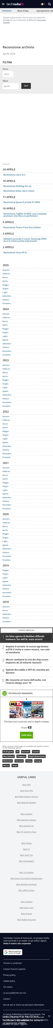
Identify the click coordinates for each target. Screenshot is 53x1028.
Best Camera (26, 901)
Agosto (5, 340)
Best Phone (26, 843)
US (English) (8, 751)
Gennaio (6, 270)
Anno (5, 68)
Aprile (5, 281)
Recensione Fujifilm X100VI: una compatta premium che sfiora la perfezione (24, 214)
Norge (14, 765)
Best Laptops (26, 814)
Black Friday (23, 10)
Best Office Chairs (26, 890)
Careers (6, 999)
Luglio (5, 292)
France (29, 761)
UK (17, 751)
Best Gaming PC (26, 826)
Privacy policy (9, 975)
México (6, 765)
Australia (25, 751)
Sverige (38, 761)
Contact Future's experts (14, 969)
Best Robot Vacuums (26, 919)
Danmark (19, 761)
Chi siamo (7, 987)
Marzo (5, 277)
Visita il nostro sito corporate (17, 943)
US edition (23, 1020)
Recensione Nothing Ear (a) (17, 186)
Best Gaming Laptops (26, 820)
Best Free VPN (26, 790)
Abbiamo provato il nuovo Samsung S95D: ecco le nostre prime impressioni (25, 239)
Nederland (7, 761)
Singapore (21, 756)
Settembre (6, 296)
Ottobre (5, 300)
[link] (20, 693)
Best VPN (26, 784)
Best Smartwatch (26, 861)
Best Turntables (26, 872)
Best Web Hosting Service (26, 796)
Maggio (5, 285)
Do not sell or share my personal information (23, 1004)
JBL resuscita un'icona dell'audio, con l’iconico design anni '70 (26, 681)
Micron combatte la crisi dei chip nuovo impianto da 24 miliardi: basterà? (27, 661)
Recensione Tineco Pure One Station (22, 227)
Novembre (6, 351)
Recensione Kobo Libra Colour (19, 190)
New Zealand (8, 756)
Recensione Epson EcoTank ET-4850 (21, 202)
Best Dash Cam (26, 907)
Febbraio (6, 273)
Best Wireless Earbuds (26, 884)
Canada (36, 751)
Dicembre (6, 303)
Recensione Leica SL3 (14, 174)
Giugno (5, 288)
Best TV (26, 849)
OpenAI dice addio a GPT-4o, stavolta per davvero (27, 671)
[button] (3, 4)
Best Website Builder (26, 802)
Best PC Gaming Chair (26, 832)
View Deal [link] (26, 735)
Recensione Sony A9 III (15, 252)
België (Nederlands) (37, 756)
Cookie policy (9, 981)
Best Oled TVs (26, 855)
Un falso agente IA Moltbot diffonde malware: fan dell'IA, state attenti (25, 638)
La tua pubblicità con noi (14, 993)
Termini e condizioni (12, 963)
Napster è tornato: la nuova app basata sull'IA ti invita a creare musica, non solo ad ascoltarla (28, 649)
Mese (5, 80)
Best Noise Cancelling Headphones (26, 878)
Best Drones (26, 913)
